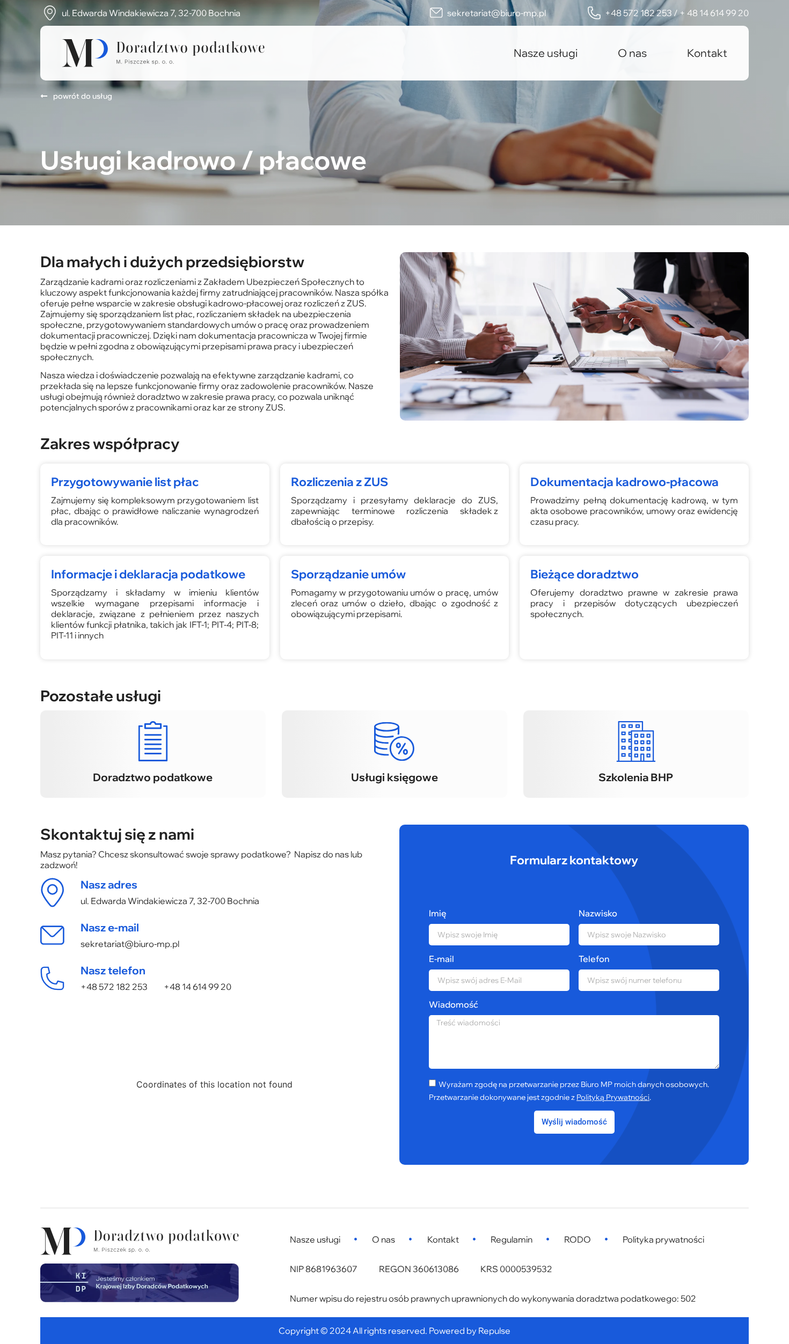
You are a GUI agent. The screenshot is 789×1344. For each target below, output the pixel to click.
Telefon (594, 958)
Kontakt (707, 53)
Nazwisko (598, 913)
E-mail (441, 958)
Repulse (494, 1330)
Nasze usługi (546, 53)
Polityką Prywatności (612, 1097)
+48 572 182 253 (114, 986)
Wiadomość (453, 1004)
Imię (438, 913)
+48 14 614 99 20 (197, 986)
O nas (632, 53)
